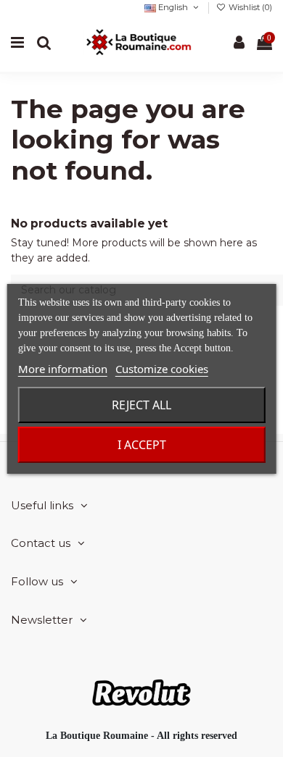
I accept (142, 445)
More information (62, 368)
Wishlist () (249, 7)
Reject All (141, 405)
